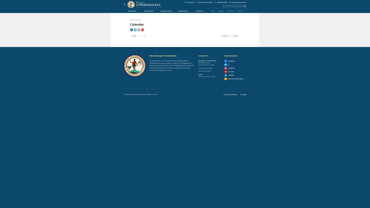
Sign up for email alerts (236, 79)
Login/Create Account (238, 2)
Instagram (231, 68)
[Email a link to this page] (138, 29)
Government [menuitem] (132, 11)
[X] (225, 64)
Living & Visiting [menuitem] (165, 11)
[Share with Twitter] (135, 29)
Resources (138, 20)
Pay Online (191, 2)
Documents (230, 11)
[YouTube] (225, 71)
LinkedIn (231, 75)
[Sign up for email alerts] (225, 78)
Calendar (220, 11)
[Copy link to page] (142, 29)
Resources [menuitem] (199, 11)
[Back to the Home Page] (145, 4)
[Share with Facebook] (131, 29)
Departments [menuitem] (149, 11)
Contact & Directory (206, 2)
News (213, 11)
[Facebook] (225, 61)
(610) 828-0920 (206, 71)
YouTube (231, 72)
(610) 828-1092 (222, 2)
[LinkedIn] (225, 75)
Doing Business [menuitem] (183, 11)
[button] (124, 4)
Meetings (240, 11)
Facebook (231, 61)
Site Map (243, 94)
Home (132, 20)
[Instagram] (225, 68)
